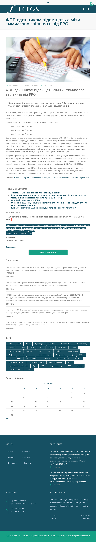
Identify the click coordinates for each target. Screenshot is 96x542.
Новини (26, 85)
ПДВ (72, 355)
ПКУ (10, 359)
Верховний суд (82, 344)
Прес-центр (34, 85)
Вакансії (10, 457)
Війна (23, 348)
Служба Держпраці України (18, 366)
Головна (10, 451)
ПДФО (81, 355)
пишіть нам (73, 506)
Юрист (29, 370)
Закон (73, 348)
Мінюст (21, 355)
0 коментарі (13, 85)
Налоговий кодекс (44, 355)
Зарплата (29, 351)
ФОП (69, 366)
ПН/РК (19, 359)
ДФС (41, 348)
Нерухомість (60, 355)
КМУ (49, 351)
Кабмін (58, 351)
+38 (17, 508)
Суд (34, 366)
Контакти (27, 463)
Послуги (27, 457)
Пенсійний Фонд (32, 359)
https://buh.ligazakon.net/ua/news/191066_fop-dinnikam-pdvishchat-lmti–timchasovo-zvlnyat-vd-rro (52, 177)
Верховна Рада (66, 344)
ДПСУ (32, 348)
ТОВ (42, 366)
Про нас (27, 451)
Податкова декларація (16, 362)
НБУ (31, 355)
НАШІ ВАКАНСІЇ (48, 252)
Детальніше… (11, 247)
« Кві (7, 418)
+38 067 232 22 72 (24, 233)
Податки (77, 359)
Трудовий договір (56, 366)
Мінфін (11, 355)
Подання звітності (63, 359)
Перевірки (47, 359)
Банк (28, 344)
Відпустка (12, 348)
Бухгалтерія (39, 344)
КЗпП (40, 351)
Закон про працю (15, 351)
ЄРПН (10, 344)
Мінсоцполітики (72, 351)
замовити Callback (57, 506)
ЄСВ (19, 344)
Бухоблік (52, 344)
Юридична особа (15, 370)
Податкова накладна (37, 362)
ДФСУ (50, 348)
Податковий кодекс (56, 362)
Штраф (79, 366)
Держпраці (62, 348)
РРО (69, 362)
